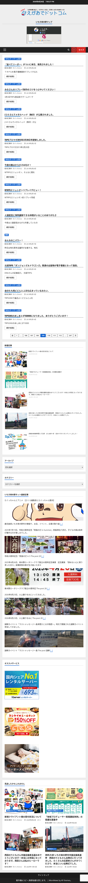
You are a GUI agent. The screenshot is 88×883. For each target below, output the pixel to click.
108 (37, 335)
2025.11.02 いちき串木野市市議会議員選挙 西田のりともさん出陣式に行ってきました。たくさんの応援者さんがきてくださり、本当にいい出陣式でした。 (56, 414)
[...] (61, 524)
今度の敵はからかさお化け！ (18, 164)
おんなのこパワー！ (14, 240)
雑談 (6, 235)
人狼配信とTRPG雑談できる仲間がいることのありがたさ (30, 215)
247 (70, 335)
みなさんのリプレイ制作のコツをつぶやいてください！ (30, 89)
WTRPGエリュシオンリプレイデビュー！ (23, 190)
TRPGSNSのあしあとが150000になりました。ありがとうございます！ (36, 315)
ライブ (81, 49)
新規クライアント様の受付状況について (41, 351)
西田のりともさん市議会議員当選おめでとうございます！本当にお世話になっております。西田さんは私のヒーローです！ (23, 859)
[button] (4, 49)
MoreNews (53, 880)
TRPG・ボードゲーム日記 (13, 59)
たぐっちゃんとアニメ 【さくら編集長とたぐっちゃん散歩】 (30, 500)
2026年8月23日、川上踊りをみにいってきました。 (26, 594)
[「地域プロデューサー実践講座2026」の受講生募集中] (64, 801)
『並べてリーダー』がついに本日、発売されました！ (29, 64)
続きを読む (11, 76)
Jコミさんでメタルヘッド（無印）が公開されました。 (30, 114)
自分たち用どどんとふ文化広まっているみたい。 (27, 290)
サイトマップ (43, 875)
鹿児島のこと (11, 849)
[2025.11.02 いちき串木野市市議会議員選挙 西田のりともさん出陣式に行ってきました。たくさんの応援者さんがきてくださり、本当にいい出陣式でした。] (64, 839)
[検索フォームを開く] (68, 50)
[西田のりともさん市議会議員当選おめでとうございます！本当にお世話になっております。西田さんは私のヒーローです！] (24, 839)
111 (54, 335)
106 (26, 335)
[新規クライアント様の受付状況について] (24, 801)
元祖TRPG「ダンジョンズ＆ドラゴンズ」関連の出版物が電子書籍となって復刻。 (42, 265)
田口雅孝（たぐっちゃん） (14, 68)
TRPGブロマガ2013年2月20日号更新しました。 (26, 139)
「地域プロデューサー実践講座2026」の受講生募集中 (45, 372)
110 (48, 335)
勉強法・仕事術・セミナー (55, 811)
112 (60, 335)
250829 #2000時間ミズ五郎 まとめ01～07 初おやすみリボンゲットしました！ (53, 434)
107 (31, 335)
